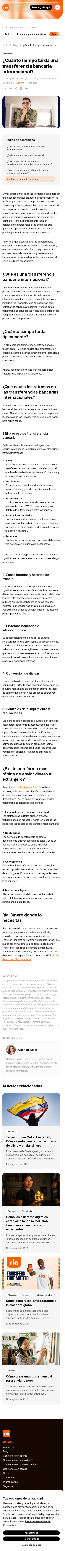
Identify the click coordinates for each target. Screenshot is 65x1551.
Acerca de (8, 1447)
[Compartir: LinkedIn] (26, 88)
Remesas (57, 34)
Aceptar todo (31, 1533)
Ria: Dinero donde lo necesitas (23, 179)
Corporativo (9, 1477)
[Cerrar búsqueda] (56, 27)
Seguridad (8, 1486)
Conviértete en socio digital (17, 1460)
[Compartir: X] (15, 88)
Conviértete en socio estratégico (21, 1464)
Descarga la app (41, 7)
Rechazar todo (31, 1539)
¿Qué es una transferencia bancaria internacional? (26, 148)
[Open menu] (57, 7)
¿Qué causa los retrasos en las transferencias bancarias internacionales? (29, 163)
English (10, 82)
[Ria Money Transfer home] (5, 7)
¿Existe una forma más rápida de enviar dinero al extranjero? (28, 171)
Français (32, 82)
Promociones (10, 1481)
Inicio (5, 45)
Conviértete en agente (15, 1455)
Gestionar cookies (31, 1545)
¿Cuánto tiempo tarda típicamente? (25, 155)
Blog (15, 45)
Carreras (7, 1473)
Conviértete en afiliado (15, 1468)
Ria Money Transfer (31, 787)
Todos (8, 34)
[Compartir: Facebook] (21, 88)
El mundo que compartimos (31, 34)
